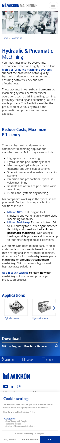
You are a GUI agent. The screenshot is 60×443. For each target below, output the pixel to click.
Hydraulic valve (40, 318)
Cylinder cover (11, 318)
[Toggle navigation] (53, 5)
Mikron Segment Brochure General (24, 346)
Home (5, 37)
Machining (17, 37)
